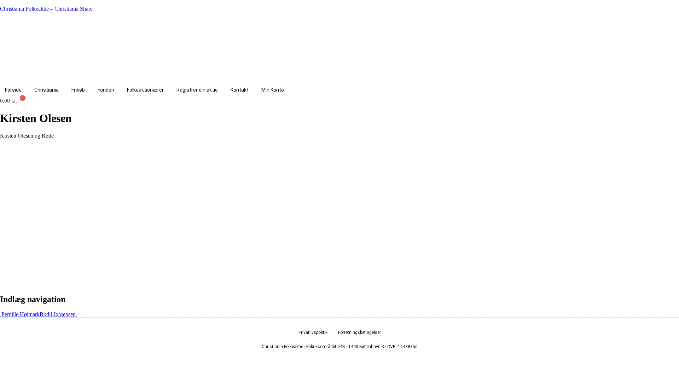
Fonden (106, 90)
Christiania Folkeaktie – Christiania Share (46, 9)
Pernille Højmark (20, 314)
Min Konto (272, 90)
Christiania (46, 90)
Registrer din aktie (197, 90)
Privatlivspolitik (312, 332)
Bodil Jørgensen (58, 314)
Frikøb (78, 90)
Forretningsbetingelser (359, 332)
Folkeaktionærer (145, 90)
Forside (13, 90)
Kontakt (240, 90)
